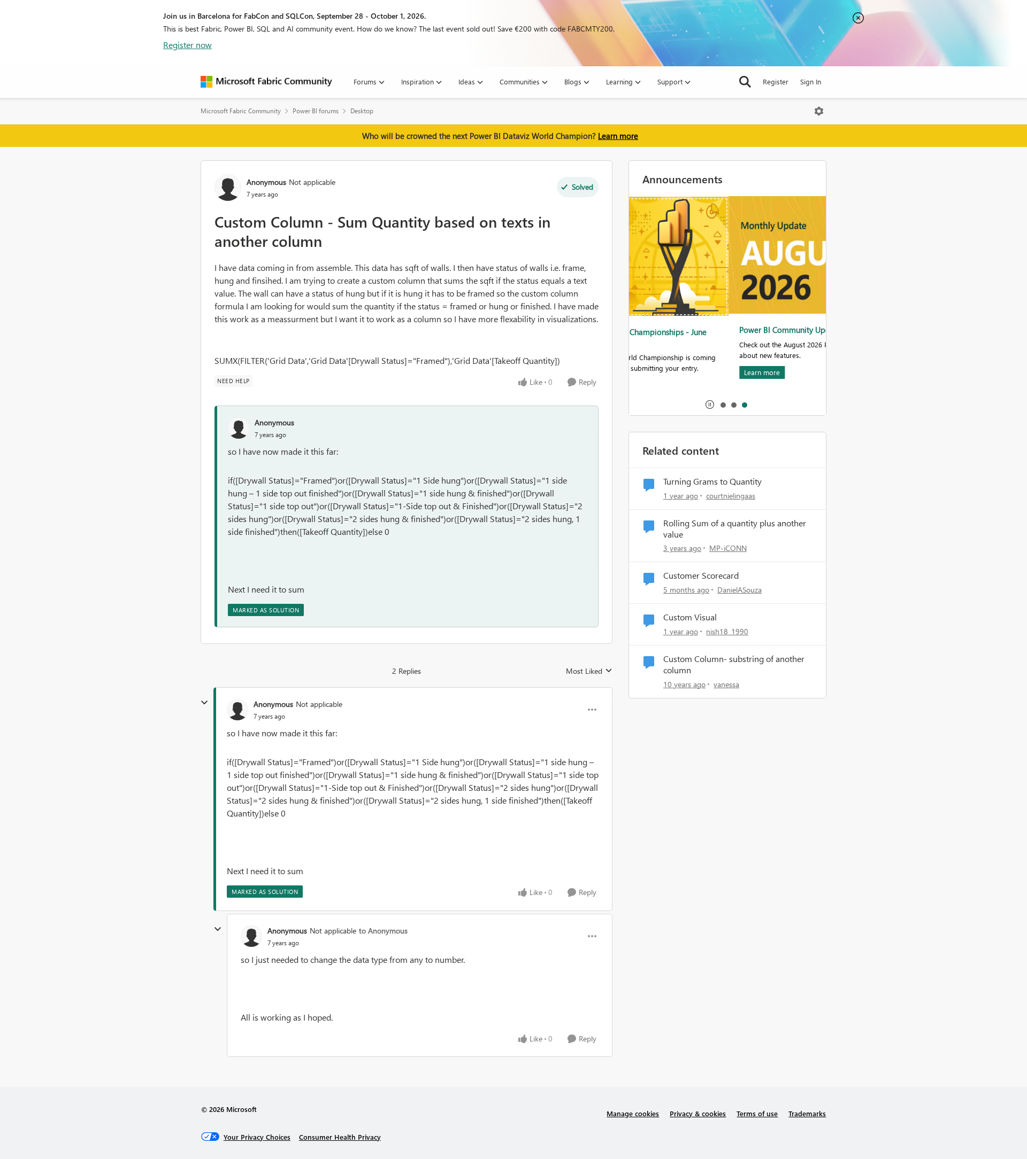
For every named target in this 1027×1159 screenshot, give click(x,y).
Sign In (810, 81)
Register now (187, 44)
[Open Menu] (818, 111)
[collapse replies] (204, 702)
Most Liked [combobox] (589, 671)
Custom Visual (690, 617)
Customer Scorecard (701, 575)
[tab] (722, 404)
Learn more (618, 135)
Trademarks (807, 1113)
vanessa (726, 684)
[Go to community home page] (266, 82)
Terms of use (757, 1113)
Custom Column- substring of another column (733, 664)
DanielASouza (739, 590)
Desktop (361, 111)
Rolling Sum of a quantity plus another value (734, 529)
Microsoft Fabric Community (241, 111)
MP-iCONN (728, 548)
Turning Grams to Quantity (712, 481)
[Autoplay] (709, 404)
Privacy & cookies (698, 1113)
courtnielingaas (730, 496)
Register (775, 81)
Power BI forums (316, 111)
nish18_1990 (727, 631)
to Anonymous (383, 930)
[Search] (745, 81)
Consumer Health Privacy (340, 1136)
